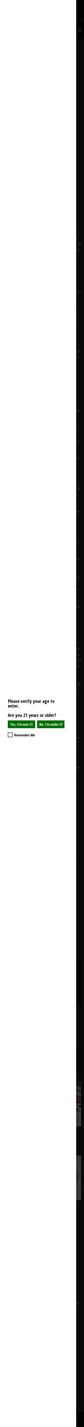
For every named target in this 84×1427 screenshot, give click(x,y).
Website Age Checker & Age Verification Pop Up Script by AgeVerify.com (79, 1426)
